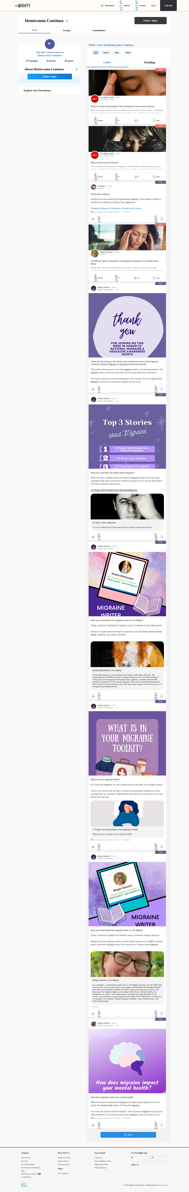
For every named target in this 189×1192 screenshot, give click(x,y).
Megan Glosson (106, 252)
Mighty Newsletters (101, 1164)
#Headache (115, 208)
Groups (143, 5)
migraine (154, 361)
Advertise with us (64, 1164)
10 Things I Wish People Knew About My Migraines (114, 490)
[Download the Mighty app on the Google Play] (161, 1159)
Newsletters (109, 5)
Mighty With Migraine (105, 290)
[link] (22, 5)
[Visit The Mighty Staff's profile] (95, 99)
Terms (166, 1185)
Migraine (101, 188)
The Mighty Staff (107, 97)
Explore (127, 5)
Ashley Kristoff (104, 287)
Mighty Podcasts (100, 1168)
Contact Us (98, 1158)
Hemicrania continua (100, 194)
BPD (152, 941)
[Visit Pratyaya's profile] (93, 187)
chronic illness (148, 632)
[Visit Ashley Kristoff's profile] (93, 288)
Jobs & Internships (27, 1164)
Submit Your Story (64, 1158)
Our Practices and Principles (31, 1168)
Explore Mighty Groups (102, 1161)
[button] (150, 20)
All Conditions (63, 1173)
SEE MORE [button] (128, 1135)
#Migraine (104, 208)
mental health (126, 1097)
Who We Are (25, 1158)
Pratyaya (101, 186)
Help (23, 1171)
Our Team (24, 1161)
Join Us (168, 5)
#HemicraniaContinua (132, 208)
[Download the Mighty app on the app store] (140, 1159)
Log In (153, 5)
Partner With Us (63, 1161)
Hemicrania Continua (107, 100)
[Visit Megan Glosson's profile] (95, 253)
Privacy (160, 1185)
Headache (124, 364)
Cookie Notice (26, 1177)
